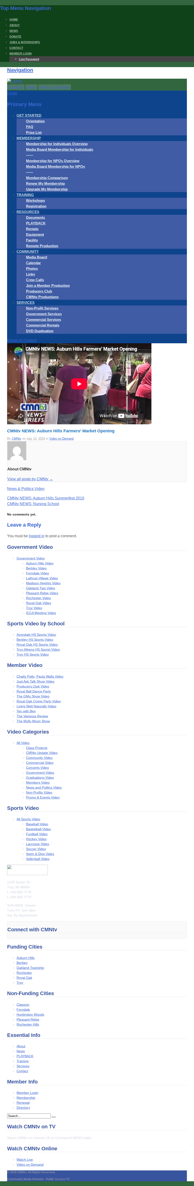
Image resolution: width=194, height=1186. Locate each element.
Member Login (27, 1093)
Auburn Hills (26, 958)
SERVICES (26, 303)
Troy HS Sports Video (33, 654)
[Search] (54, 1117)
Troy (20, 982)
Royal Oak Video (38, 603)
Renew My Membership (45, 183)
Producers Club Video (33, 686)
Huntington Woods (30, 1014)
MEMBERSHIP (29, 138)
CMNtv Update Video (41, 753)
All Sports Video (28, 819)
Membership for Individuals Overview (57, 144)
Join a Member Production (48, 286)
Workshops (35, 200)
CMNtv (16, 438)
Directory (23, 1107)
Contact (22, 1071)
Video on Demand (61, 438)
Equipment (35, 234)
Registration (36, 206)
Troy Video (34, 608)
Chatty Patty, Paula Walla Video (40, 676)
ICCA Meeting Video (41, 613)
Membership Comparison (47, 178)
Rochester (24, 973)
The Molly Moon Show (33, 721)
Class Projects (36, 748)
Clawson (23, 1004)
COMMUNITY (28, 251)
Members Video (38, 782)
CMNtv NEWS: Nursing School (33, 504)
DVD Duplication (39, 331)
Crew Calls (35, 280)
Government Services (44, 314)
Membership (26, 1098)
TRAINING (25, 195)
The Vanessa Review (32, 716)
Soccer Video (36, 849)
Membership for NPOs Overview (52, 161)
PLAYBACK (36, 223)
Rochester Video (38, 598)
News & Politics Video (25, 489)
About (21, 1046)
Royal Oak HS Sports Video (37, 644)
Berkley (22, 963)
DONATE (15, 36)
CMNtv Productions (42, 297)
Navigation (20, 70)
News (21, 1051)
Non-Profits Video (39, 792)
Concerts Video (37, 767)
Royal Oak (24, 978)
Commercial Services (43, 320)
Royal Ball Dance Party (34, 691)
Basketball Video (38, 829)
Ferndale (23, 1009)
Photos (32, 268)
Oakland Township (30, 968)
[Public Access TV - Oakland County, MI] (14, 81)
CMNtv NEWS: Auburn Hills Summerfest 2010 (45, 498)
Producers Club (39, 291)
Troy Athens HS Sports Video (38, 649)
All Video (23, 743)
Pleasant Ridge (28, 1019)
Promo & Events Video (43, 797)
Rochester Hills (28, 1024)
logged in (36, 536)
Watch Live (25, 1159)
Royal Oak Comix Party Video (39, 701)
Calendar (33, 263)
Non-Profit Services (42, 308)
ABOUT (14, 25)
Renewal (23, 1102)
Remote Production (42, 246)
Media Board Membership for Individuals (59, 149)
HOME (13, 19)
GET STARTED (29, 115)
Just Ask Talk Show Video (35, 681)
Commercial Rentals (42, 325)
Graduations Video (40, 777)
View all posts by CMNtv (30, 479)
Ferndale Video (37, 573)
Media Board (36, 257)
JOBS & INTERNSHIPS (24, 42)
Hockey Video (36, 839)
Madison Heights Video (43, 583)
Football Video (37, 834)
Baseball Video (37, 824)
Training (23, 1061)
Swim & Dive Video (40, 854)
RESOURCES (28, 212)
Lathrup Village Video (42, 578)
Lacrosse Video (37, 844)
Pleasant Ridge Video (42, 593)
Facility (32, 240)
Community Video (39, 758)
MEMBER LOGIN (20, 53)
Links (30, 274)
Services (23, 1066)
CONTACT (16, 48)
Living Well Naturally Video (36, 706)
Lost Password (29, 59)
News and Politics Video (44, 787)
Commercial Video (39, 763)
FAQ (29, 127)
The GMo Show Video (33, 696)
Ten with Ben (26, 711)
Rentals (32, 229)
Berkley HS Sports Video (35, 639)
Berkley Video (36, 568)
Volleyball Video (37, 859)
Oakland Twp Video (40, 588)
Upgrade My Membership (47, 189)
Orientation (35, 121)
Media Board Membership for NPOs (55, 166)
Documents (35, 217)
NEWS (13, 31)
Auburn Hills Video (39, 563)
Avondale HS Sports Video (36, 634)
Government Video (31, 558)
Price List (34, 132)
